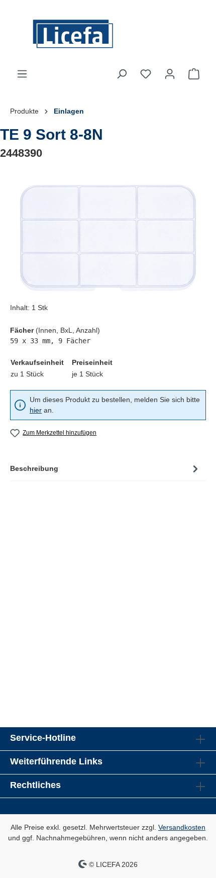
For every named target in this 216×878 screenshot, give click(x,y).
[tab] (105, 468)
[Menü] (22, 74)
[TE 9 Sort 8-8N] (107, 238)
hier (36, 410)
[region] (108, 238)
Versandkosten (181, 827)
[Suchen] (122, 74)
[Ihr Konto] (170, 74)
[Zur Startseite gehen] (108, 34)
